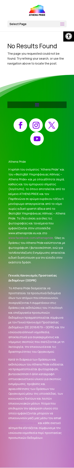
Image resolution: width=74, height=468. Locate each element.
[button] (37, 24)
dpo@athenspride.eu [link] (22, 423)
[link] (68, 36)
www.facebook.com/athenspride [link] (30, 238)
